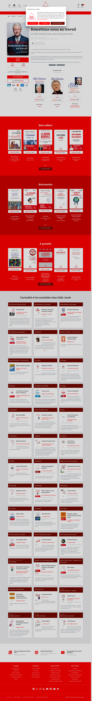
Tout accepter (33, 23)
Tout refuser (44, 23)
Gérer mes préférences (58, 23)
